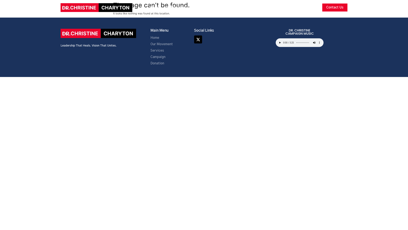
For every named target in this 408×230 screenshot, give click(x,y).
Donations (239, 7)
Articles (258, 7)
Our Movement (175, 7)
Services (199, 7)
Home (154, 7)
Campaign (218, 7)
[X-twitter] (198, 39)
